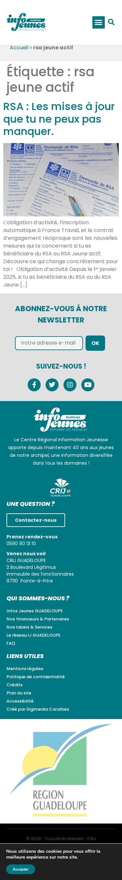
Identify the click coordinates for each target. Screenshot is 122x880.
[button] (98, 22)
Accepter (21, 869)
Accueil (19, 47)
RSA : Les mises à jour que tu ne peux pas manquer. (59, 119)
